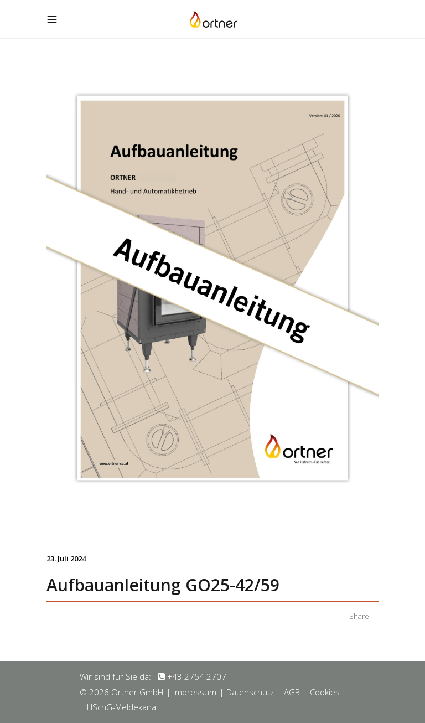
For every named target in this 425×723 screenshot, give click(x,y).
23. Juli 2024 (66, 559)
